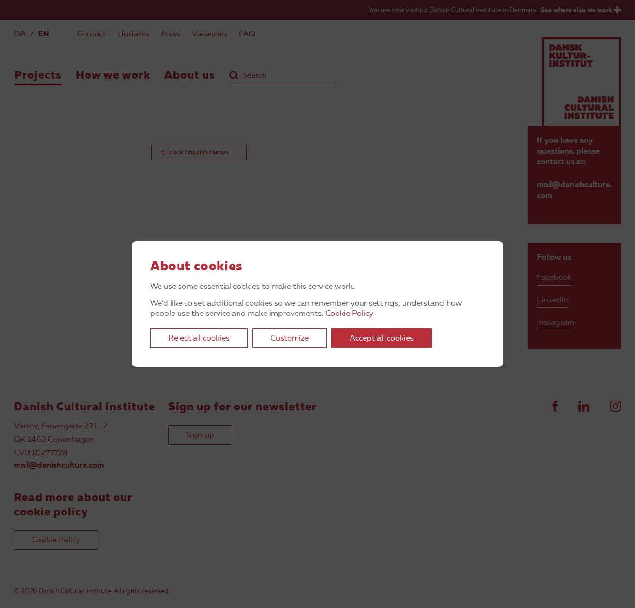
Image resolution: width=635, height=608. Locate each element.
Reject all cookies (199, 338)
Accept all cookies (382, 338)
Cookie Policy (349, 314)
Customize (290, 338)
